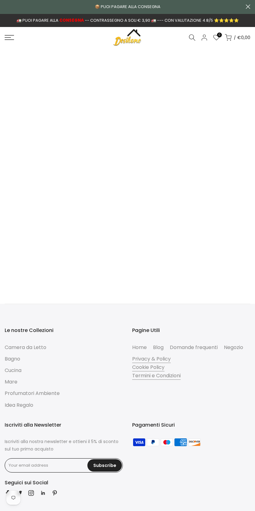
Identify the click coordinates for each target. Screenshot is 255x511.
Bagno (12, 358)
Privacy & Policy (151, 358)
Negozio (233, 347)
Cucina (13, 370)
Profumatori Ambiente (32, 393)
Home (139, 347)
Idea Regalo (19, 405)
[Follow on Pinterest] (55, 493)
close (7, 6)
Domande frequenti (194, 347)
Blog (158, 347)
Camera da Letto (25, 347)
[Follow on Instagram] (31, 493)
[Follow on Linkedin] (43, 493)
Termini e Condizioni (156, 375)
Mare (11, 381)
